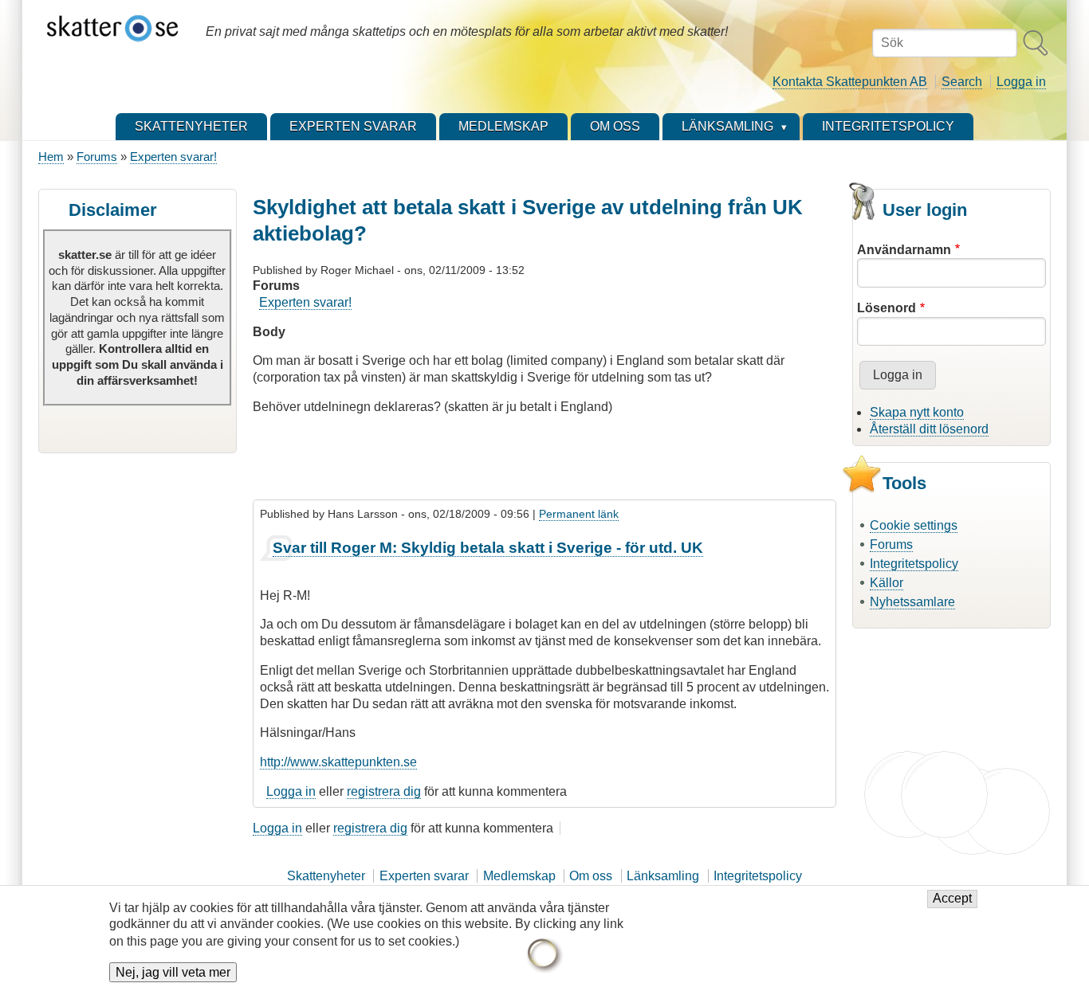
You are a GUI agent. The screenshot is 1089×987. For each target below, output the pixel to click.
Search (962, 81)
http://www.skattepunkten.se (338, 762)
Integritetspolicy (914, 563)
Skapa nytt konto (917, 412)
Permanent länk (579, 513)
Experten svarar (424, 876)
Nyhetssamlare (912, 602)
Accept (952, 899)
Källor (886, 582)
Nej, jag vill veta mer (173, 972)
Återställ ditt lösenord (929, 429)
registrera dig (384, 791)
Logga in (1021, 81)
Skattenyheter (326, 876)
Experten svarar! (173, 156)
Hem (51, 156)
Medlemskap (519, 876)
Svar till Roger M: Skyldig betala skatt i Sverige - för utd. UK (488, 547)
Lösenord (886, 308)
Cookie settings (913, 525)
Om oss (590, 876)
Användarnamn (904, 250)
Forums (97, 156)
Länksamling (663, 876)
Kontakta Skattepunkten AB (850, 81)
